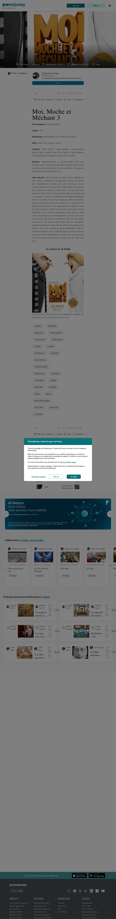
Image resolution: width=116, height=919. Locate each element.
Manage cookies (38, 477)
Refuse (56, 477)
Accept (74, 477)
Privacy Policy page (68, 462)
